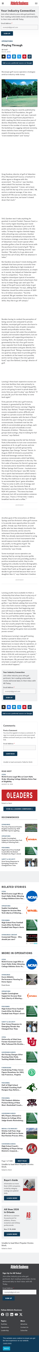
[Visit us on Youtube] (16, 1314)
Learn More (12, 1198)
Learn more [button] (7, 1343)
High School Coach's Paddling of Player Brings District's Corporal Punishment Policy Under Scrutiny (12, 1148)
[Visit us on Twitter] (20, 1314)
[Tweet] (19, 57)
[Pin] (24, 57)
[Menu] (3, 3)
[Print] (4, 57)
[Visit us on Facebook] (2, 1314)
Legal (4, 774)
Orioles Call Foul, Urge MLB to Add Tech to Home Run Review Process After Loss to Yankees (12, 1133)
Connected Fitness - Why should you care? (12, 938)
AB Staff (5, 49)
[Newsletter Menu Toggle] (36, 3)
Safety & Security (8, 859)
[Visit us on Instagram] (7, 1314)
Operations (7, 41)
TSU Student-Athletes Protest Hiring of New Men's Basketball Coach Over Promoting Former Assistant (12, 1102)
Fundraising (6, 1067)
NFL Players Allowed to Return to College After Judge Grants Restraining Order (12, 1118)
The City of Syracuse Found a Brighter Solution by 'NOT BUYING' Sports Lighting (12, 829)
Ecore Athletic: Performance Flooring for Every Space (12, 979)
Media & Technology (9, 1128)
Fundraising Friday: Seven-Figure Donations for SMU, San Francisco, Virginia (13, 1072)
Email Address (6, 23)
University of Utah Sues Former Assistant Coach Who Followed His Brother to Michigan (13, 1041)
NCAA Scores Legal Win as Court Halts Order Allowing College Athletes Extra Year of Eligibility (19, 779)
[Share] (9, 57)
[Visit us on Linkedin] (11, 1314)
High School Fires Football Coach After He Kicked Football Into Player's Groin (11, 852)
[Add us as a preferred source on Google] (30, 57)
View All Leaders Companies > (19, 809)
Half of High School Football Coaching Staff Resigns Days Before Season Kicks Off (12, 1087)
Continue (10, 754)
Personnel (6, 847)
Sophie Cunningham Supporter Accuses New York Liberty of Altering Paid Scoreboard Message (12, 840)
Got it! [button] (6, 1348)
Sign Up (7, 33)
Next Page (22, 1161)
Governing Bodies (9, 1052)
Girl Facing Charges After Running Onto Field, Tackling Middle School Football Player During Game (12, 1057)
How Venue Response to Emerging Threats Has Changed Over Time (10, 863)
